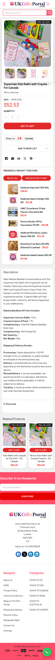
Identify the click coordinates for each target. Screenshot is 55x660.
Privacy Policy (10, 590)
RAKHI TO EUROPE (39, 609)
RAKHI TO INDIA (37, 595)
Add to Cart (14, 450)
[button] (27, 148)
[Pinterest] (31, 158)
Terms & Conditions (13, 595)
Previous (4, 445)
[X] (25, 158)
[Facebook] (6, 158)
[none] (27, 43)
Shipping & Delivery (13, 609)
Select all (12, 178)
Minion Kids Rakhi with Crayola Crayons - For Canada (41, 458)
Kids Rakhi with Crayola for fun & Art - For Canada (14, 458)
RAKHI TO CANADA (39, 590)
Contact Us (9, 625)
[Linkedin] (36, 554)
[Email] (12, 158)
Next (51, 445)
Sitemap (8, 630)
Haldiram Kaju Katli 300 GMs (34, 187)
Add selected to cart (36, 178)
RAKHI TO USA (37, 585)
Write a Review (11, 92)
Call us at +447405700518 (27, 546)
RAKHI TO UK (36, 580)
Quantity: (9, 111)
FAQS (6, 585)
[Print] (18, 158)
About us (8, 580)
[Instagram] (30, 554)
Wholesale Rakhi (12, 620)
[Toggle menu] (4, 4)
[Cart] (48, 4)
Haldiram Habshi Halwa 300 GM (36, 255)
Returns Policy (11, 614)
